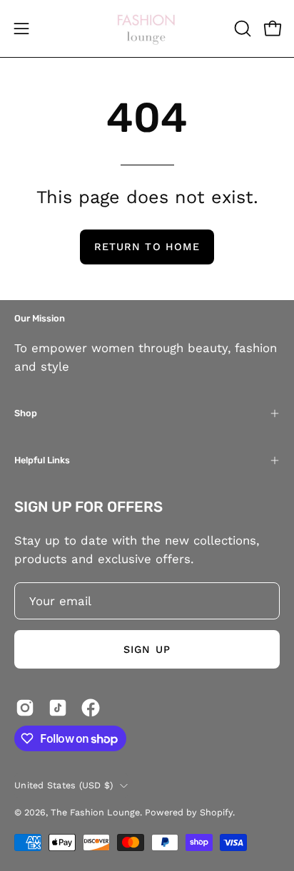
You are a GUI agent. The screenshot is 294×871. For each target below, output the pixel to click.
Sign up (147, 649)
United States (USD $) (63, 785)
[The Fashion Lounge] (147, 28)
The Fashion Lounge (95, 812)
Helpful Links (42, 460)
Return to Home (147, 246)
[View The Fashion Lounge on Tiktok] (58, 707)
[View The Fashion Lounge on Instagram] (25, 707)
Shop (25, 413)
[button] (241, 28)
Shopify (216, 812)
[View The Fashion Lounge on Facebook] (90, 707)
